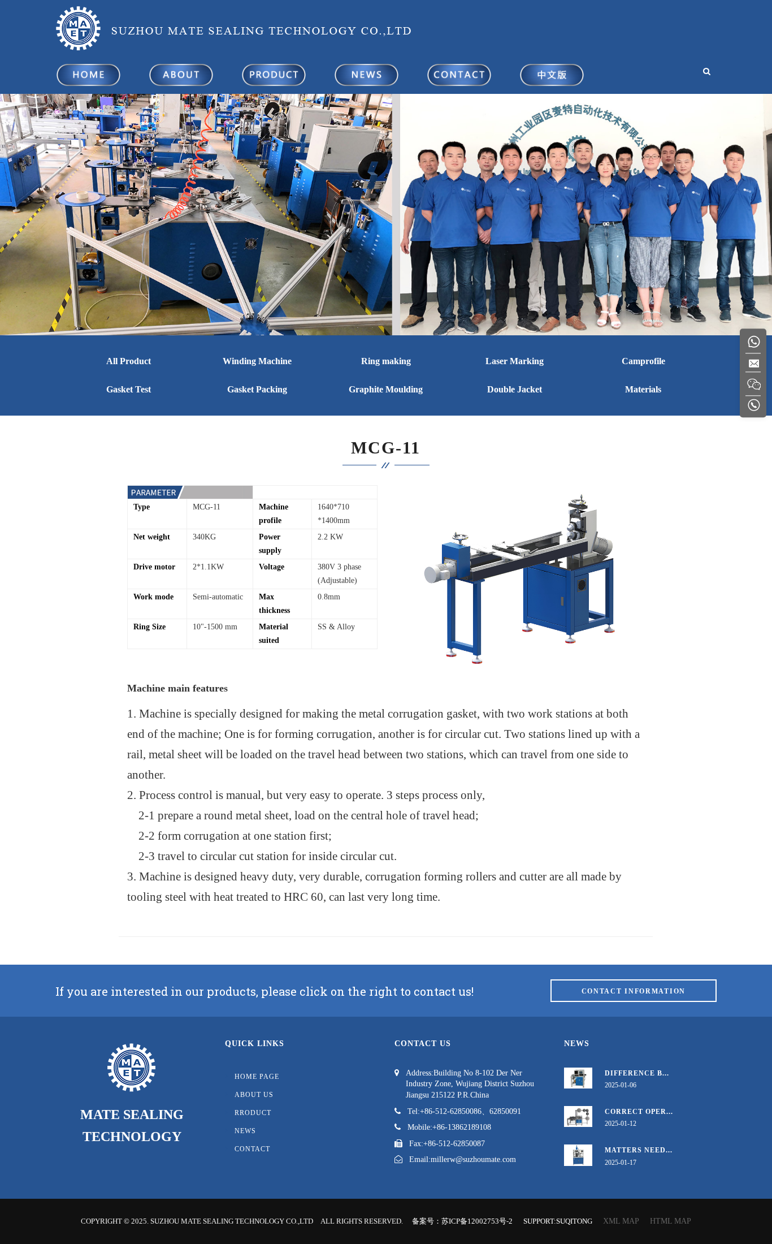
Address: (419, 1073)
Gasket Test (128, 389)
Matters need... (639, 1150)
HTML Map (670, 1221)
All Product (128, 361)
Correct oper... (639, 1112)
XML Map (621, 1221)
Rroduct (253, 1113)
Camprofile (643, 361)
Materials (643, 389)
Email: (420, 1159)
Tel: (413, 1111)
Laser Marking (514, 361)
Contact (252, 1149)
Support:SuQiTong (557, 1221)
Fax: (416, 1143)
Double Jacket (514, 389)
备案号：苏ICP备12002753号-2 (462, 1221)
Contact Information (634, 991)
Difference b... (637, 1073)
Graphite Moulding (386, 389)
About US (254, 1095)
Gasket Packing (257, 389)
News (245, 1131)
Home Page (257, 1077)
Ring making (386, 361)
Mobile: (419, 1127)
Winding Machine (257, 361)
